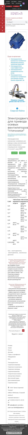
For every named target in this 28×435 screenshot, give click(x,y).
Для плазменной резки (14, 380)
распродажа (12, 25)
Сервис (20, 1)
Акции (10, 347)
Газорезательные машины (15, 373)
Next (25, 39)
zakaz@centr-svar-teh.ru (16, 405)
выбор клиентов (20, 24)
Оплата (8, 1)
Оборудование (12, 356)
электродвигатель (13, 252)
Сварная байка (17, 111)
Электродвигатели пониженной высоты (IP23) (17, 71)
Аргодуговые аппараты (14, 376)
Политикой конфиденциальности (15, 430)
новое (7, 25)
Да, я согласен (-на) (14, 433)
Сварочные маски (12, 382)
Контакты (18, 3)
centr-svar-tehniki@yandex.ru (16, 407)
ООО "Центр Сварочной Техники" (14, 411)
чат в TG (14, 153)
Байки (16, 6)
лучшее (14, 24)
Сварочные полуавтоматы (15, 367)
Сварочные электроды (14, 369)
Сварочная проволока (14, 371)
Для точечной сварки (13, 378)
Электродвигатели (16, 250)
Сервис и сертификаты (14, 354)
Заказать (22, 153)
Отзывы (8, 3)
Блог (13, 3)
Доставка (13, 1)
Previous (10, 39)
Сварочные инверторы (14, 364)
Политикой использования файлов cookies (13, 428)
